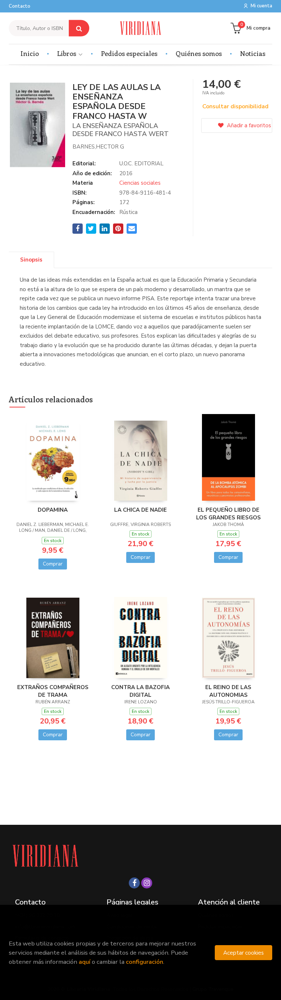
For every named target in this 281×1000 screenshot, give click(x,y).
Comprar (53, 563)
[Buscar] (79, 28)
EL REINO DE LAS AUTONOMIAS (228, 691)
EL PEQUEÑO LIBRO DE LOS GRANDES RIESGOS (228, 513)
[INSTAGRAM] (146, 882)
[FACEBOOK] (134, 882)
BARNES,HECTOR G (98, 146)
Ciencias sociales (140, 183)
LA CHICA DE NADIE (140, 510)
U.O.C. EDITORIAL (141, 163)
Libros (67, 53)
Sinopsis (31, 259)
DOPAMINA (53, 510)
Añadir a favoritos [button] (248, 125)
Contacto (19, 6)
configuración (144, 962)
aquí (84, 962)
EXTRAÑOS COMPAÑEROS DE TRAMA (53, 691)
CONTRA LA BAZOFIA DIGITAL (140, 691)
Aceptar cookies (243, 952)
